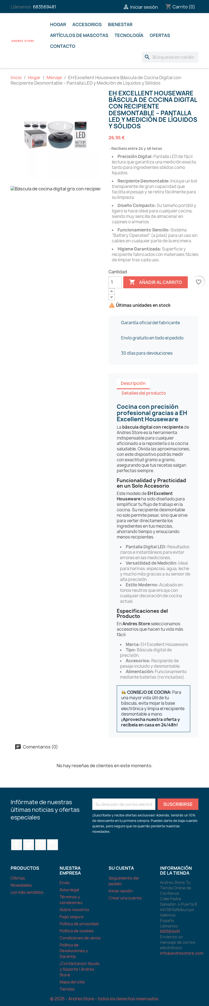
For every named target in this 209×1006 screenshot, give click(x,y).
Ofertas (160, 35)
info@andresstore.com (181, 953)
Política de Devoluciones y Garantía (74, 950)
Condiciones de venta (80, 937)
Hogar (58, 24)
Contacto (62, 46)
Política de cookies (77, 930)
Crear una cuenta (125, 897)
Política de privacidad (79, 923)
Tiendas (67, 989)
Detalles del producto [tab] (144, 393)
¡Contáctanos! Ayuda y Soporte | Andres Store (79, 969)
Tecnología (129, 35)
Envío (65, 882)
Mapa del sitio (72, 982)
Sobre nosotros (74, 909)
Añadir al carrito (155, 282)
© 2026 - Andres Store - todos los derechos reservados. (104, 999)
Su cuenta (121, 868)
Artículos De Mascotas (79, 35)
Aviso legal (69, 889)
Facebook (16, 844)
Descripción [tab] (133, 383)
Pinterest (40, 844)
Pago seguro (72, 916)
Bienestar (120, 24)
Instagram (52, 844)
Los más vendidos (27, 892)
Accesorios (87, 24)
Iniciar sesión (121, 890)
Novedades (21, 885)
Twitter (28, 844)
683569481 (44, 7)
